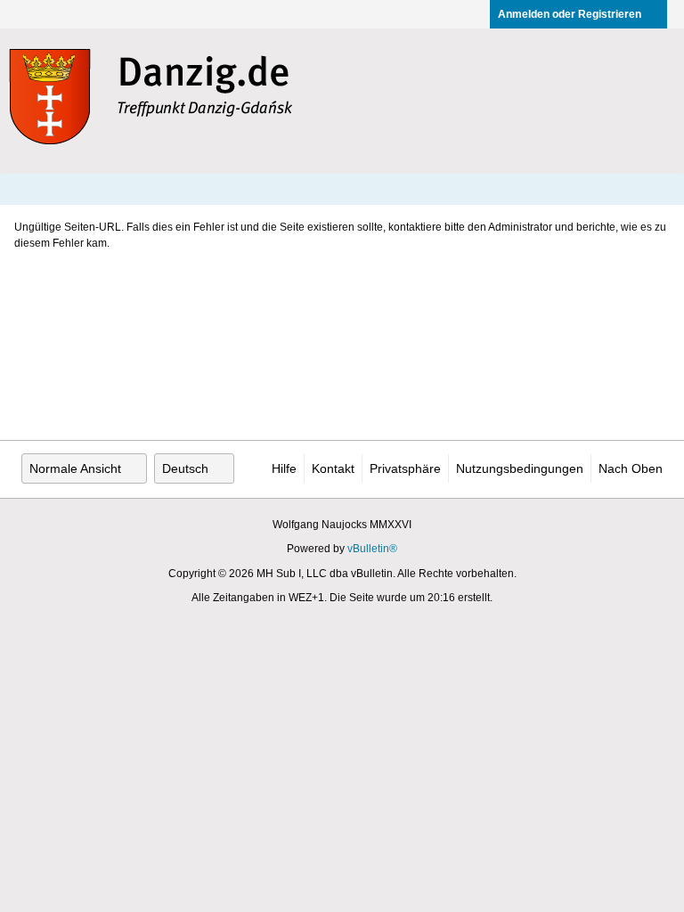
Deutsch (185, 468)
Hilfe (284, 468)
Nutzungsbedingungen (519, 468)
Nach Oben (630, 468)
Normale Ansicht (75, 468)
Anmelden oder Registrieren (569, 14)
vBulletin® (372, 548)
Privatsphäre (405, 468)
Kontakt (333, 468)
